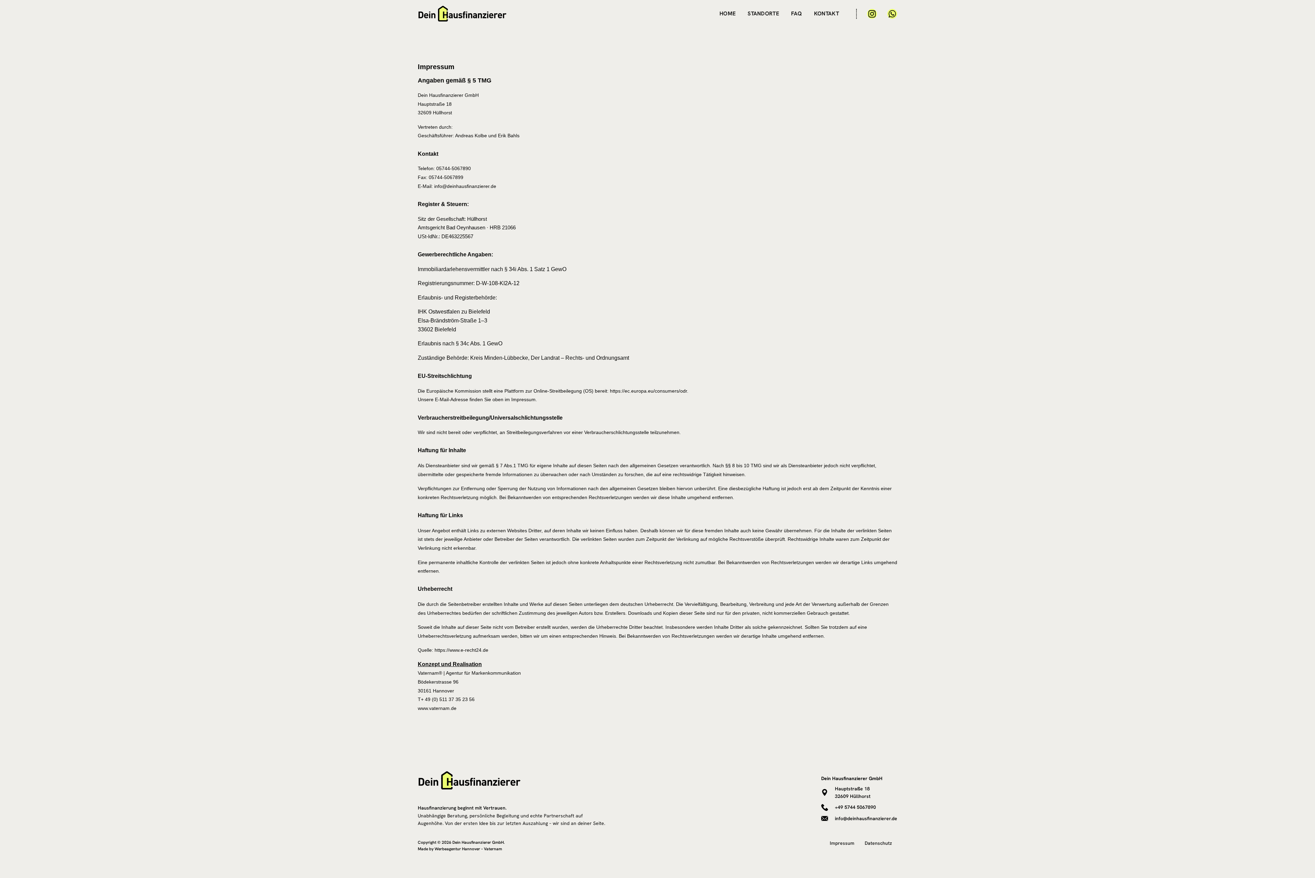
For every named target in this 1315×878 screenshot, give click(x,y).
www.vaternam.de (437, 708)
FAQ (796, 13)
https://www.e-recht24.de (461, 650)
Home (727, 13)
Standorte (763, 13)
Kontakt (826, 13)
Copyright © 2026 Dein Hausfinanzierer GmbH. (461, 842)
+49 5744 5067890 (855, 807)
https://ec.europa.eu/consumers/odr (648, 391)
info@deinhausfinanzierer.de (866, 818)
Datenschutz (878, 843)
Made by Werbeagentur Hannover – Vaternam (460, 849)
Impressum (842, 843)
